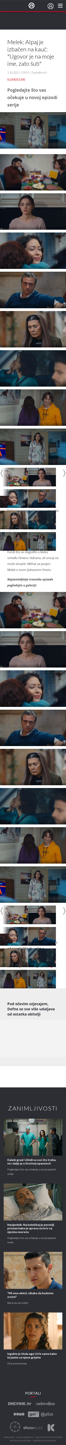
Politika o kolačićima (20, 1441)
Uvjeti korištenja (25, 1437)
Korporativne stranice (44, 1441)
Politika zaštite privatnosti (49, 1437)
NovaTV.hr (33, 5)
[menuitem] (50, 6)
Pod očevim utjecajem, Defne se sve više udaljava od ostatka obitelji (31, 1009)
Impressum (9, 1437)
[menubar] (50, 6)
